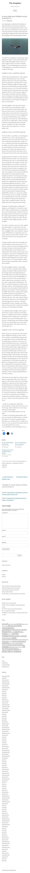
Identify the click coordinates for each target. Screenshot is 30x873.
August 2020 (5, 712)
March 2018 (4, 767)
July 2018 (4, 759)
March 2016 (4, 813)
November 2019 (6, 729)
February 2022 (5, 680)
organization (21, 639)
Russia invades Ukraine (7, 591)
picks (26, 639)
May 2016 (4, 809)
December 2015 (5, 818)
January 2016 (5, 817)
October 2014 (5, 845)
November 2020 (6, 706)
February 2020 (5, 723)
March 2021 (4, 699)
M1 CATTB (13, 603)
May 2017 (4, 786)
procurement (19, 641)
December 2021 (5, 682)
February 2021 (5, 701)
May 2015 (4, 832)
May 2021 (4, 695)
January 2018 (5, 771)
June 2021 (4, 693)
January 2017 (5, 794)
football (13, 632)
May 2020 (4, 718)
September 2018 (6, 756)
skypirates (10, 647)
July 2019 (4, 737)
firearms (6, 631)
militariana (8, 463)
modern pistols (20, 636)
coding (19, 625)
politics (10, 641)
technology (4, 648)
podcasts (5, 641)
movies (10, 638)
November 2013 (6, 855)
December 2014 (5, 841)
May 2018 (4, 763)
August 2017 (5, 780)
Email (4, 536)
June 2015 (4, 830)
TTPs (19, 649)
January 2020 (5, 725)
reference (5, 645)
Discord (4, 576)
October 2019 (5, 731)
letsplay (15, 633)
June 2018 (4, 761)
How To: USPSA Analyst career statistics (11, 586)
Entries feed (5, 663)
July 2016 (4, 805)
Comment (5, 512)
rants (21, 643)
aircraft (22, 461)
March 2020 (4, 721)
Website (4, 542)
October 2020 (5, 708)
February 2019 (5, 746)
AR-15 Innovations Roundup (15, 608)
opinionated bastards (10, 639)
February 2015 (5, 837)
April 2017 (4, 788)
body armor (25, 624)
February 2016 (5, 815)
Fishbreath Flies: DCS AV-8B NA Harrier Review (7, 451)
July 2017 (4, 782)
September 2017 (6, 779)
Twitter (3, 574)
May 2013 (4, 860)
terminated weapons (12, 648)
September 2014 (6, 847)
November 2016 (6, 798)
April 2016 (4, 811)
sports (17, 647)
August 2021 (5, 689)
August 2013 (5, 856)
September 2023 (6, 676)
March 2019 (4, 744)
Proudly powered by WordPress (9, 870)
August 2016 (5, 803)
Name (4, 530)
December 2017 (5, 773)
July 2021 (4, 691)
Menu (15, 10)
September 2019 (6, 733)
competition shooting (11, 629)
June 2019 (4, 739)
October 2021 (5, 685)
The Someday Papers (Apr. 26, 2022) (10, 589)
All (14, 461)
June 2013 (4, 858)
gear (23, 632)
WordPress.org (5, 666)
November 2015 (6, 820)
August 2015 (5, 826)
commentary (8, 627)
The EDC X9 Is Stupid (10, 610)
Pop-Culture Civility (22, 477)
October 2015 (5, 822)
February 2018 (5, 769)
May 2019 (4, 740)
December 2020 (5, 704)
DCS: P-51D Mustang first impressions (20, 443)
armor (19, 624)
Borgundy (12, 625)
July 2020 (4, 714)
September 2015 (6, 824)
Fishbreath (9, 20)
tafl (24, 646)
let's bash (10, 634)
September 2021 (6, 687)
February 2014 (5, 853)
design (24, 629)
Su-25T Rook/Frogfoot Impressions (7, 443)
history (5, 633)
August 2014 (5, 849)
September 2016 (6, 801)
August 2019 (5, 735)
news (14, 638)
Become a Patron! (6, 565)
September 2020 (6, 710)
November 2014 (6, 843)
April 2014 (4, 851)
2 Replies (4, 467)
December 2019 (5, 727)
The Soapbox (15, 3)
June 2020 (4, 716)
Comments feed (6, 664)
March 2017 (4, 790)
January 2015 (5, 839)
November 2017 (6, 775)
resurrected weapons (16, 645)
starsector (21, 647)
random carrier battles (13, 643)
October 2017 (5, 777)
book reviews (5, 626)
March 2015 (4, 836)
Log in (3, 661)
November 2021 (6, 683)
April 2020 (4, 720)
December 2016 (5, 796)
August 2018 (5, 758)
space (14, 647)
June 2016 (4, 807)
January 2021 (5, 702)
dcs (25, 461)
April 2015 (4, 834)
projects (5, 643)
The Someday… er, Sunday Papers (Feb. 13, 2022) (13, 593)
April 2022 (4, 678)
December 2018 (5, 750)
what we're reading (11, 651)
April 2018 (4, 765)
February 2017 (5, 792)
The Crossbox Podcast (10, 649)
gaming (3, 463)
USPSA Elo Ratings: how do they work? (11, 588)
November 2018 (6, 752)
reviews (5, 646)
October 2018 (5, 754)
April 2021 (4, 697)
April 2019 (4, 742)
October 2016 (5, 799)
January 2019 (5, 748)
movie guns (5, 638)
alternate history (12, 624)
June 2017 (4, 784)
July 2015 (4, 828)
